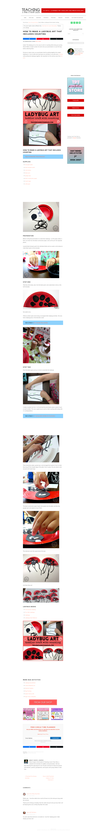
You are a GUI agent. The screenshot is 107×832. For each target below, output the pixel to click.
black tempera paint (30, 167)
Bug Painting (28, 691)
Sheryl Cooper (38, 41)
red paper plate (29, 164)
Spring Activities (41, 751)
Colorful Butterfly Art (30, 685)
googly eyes (28, 175)
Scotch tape (28, 181)
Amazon (74, 137)
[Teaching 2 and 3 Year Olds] (53, 15)
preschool (31, 751)
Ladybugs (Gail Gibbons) (31, 617)
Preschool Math (35, 751)
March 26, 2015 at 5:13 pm (31, 814)
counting (61, 54)
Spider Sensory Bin (29, 693)
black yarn (27, 173)
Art (27, 751)
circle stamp (28, 170)
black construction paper (31, 178)
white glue (27, 184)
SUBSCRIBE (55, 738)
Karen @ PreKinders (31, 812)
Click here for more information (49, 25)
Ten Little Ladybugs (30, 612)
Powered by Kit (43, 742)
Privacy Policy (45, 734)
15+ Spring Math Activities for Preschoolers (44, 416)
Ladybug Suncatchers (30, 682)
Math (29, 751)
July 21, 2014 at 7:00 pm (30, 795)
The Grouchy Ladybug (30, 609)
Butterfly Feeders (29, 688)
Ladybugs (27, 615)
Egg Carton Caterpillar (30, 696)
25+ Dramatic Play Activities (41, 322)
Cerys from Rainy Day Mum (33, 793)
